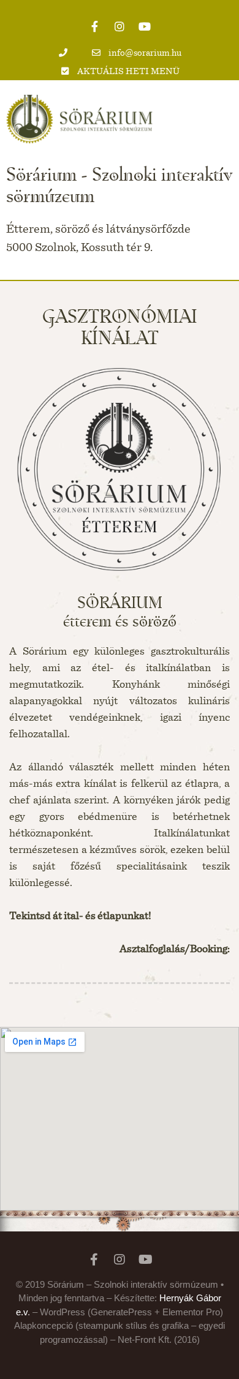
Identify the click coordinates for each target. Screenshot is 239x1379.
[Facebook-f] (94, 26)
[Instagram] (119, 26)
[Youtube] (145, 26)
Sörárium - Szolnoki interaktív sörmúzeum (119, 185)
